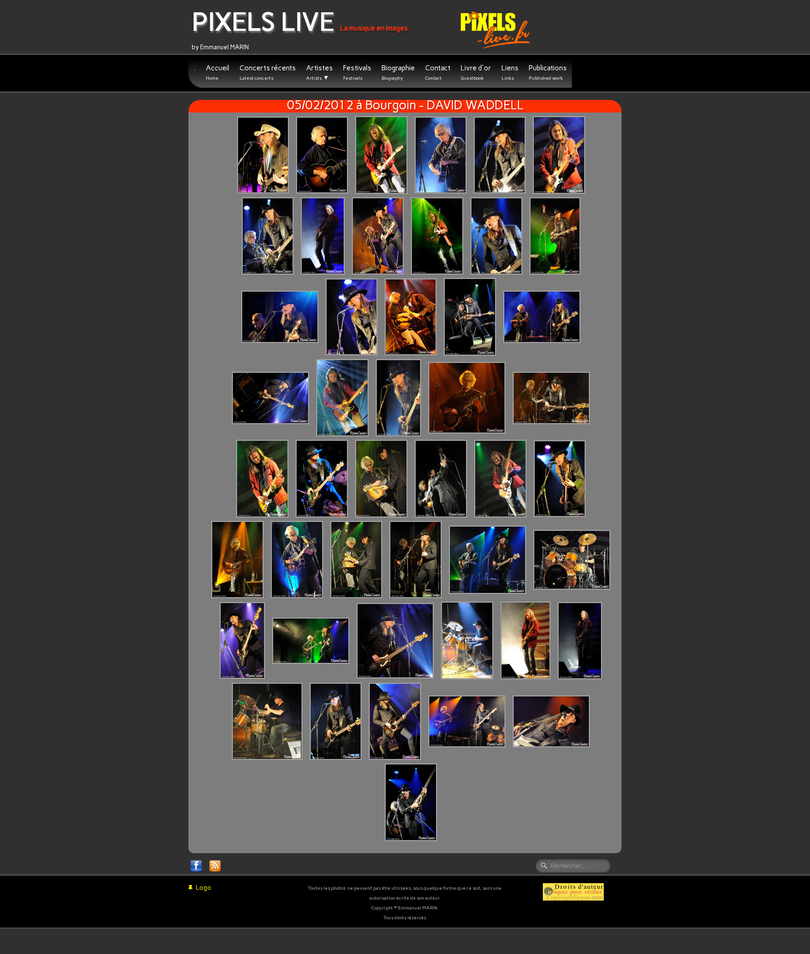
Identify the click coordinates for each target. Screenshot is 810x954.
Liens (510, 72)
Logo (203, 887)
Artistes (319, 72)
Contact (437, 72)
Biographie (398, 72)
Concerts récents (268, 72)
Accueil (217, 72)
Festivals (357, 72)
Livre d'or (476, 72)
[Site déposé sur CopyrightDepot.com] (573, 891)
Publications (548, 72)
